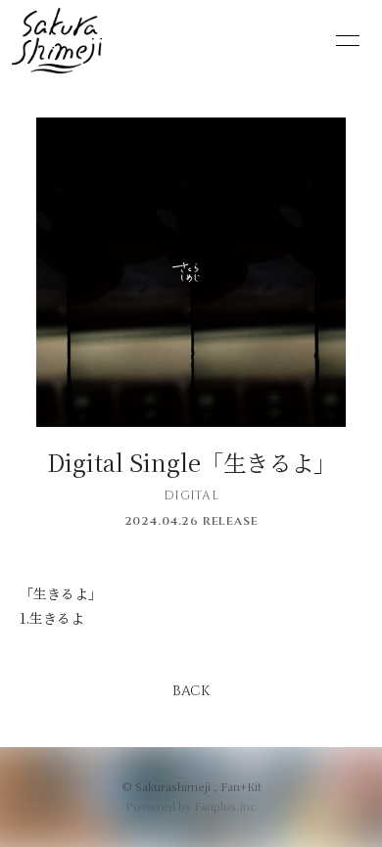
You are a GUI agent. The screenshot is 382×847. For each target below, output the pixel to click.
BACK (191, 691)
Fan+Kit (241, 786)
